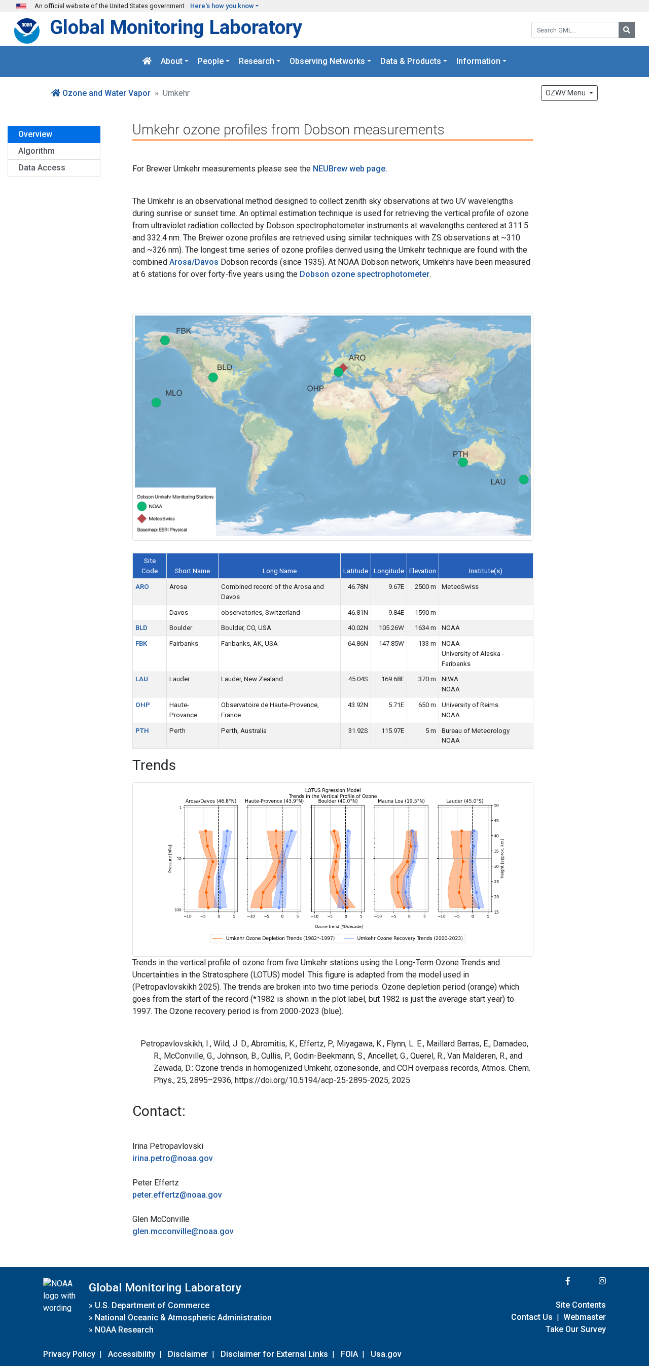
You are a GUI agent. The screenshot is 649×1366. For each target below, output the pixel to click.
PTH (142, 730)
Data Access (41, 167)
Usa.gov (386, 1354)
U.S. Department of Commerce (152, 1305)
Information (478, 61)
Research (256, 61)
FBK (141, 643)
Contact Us (532, 1317)
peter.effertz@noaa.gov (177, 1195)
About (172, 61)
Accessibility (131, 1354)
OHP (142, 705)
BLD (141, 628)
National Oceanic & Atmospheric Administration (183, 1317)
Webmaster (584, 1317)
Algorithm (36, 151)
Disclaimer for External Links (274, 1354)
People (211, 61)
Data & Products (410, 61)
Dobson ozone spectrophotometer (364, 274)
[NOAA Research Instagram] (589, 1281)
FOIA (349, 1354)
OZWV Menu (566, 93)
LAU (141, 679)
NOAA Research (124, 1330)
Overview (35, 134)
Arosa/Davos (194, 262)
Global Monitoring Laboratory (176, 27)
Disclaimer (188, 1354)
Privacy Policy (69, 1354)
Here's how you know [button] (222, 6)
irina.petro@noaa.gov (172, 1158)
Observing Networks (327, 61)
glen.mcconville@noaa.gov (183, 1231)
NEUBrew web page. (350, 168)
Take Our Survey (576, 1329)
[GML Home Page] (147, 61)
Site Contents (581, 1305)
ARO (142, 586)
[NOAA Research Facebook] (554, 1281)
